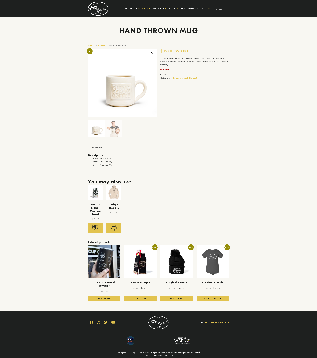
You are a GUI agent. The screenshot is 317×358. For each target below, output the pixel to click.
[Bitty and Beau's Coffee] (99, 8)
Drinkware (102, 45)
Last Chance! (190, 78)
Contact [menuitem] (202, 8)
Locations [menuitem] (131, 8)
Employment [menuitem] (188, 8)
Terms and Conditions (164, 355)
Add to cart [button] (140, 298)
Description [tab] (97, 147)
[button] (152, 53)
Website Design (172, 353)
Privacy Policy (149, 355)
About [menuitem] (173, 8)
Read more (104, 298)
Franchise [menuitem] (159, 8)
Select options (95, 228)
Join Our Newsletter (216, 322)
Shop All (91, 45)
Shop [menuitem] (145, 8)
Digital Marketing (187, 353)
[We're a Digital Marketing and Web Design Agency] (198, 353)
